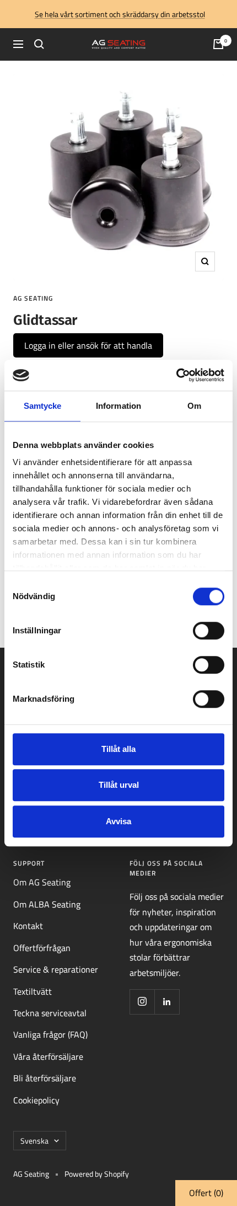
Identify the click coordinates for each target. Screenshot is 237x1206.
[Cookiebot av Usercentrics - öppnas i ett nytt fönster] (176, 375)
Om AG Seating (42, 882)
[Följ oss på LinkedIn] (166, 1001)
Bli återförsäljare (44, 1078)
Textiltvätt (32, 991)
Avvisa (118, 821)
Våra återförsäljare (48, 1056)
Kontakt (28, 925)
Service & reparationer (55, 969)
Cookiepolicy (36, 1100)
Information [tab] (118, 405)
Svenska (34, 1140)
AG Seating (33, 298)
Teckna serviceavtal (50, 1013)
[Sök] (39, 44)
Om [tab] (194, 405)
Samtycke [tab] (43, 405)
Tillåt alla (118, 749)
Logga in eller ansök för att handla (88, 345)
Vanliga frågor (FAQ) (50, 1034)
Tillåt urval (119, 784)
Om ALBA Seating (46, 904)
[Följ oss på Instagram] (142, 1001)
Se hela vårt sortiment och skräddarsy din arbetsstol (120, 14)
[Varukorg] (218, 44)
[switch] (208, 630)
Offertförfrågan (42, 947)
